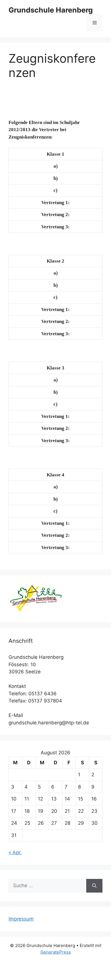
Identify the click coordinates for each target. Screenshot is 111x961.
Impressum (21, 919)
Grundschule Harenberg (51, 10)
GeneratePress (55, 952)
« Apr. (15, 852)
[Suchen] (94, 886)
